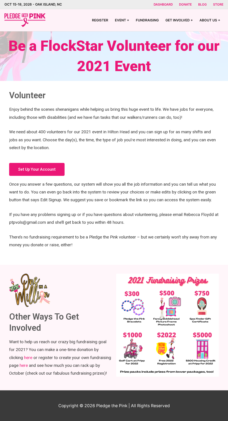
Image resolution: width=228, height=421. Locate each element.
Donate (185, 4)
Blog (202, 4)
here (28, 357)
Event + (122, 20)
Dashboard (163, 4)
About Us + (210, 20)
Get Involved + (179, 20)
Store (218, 4)
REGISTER (100, 20)
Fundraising (147, 20)
